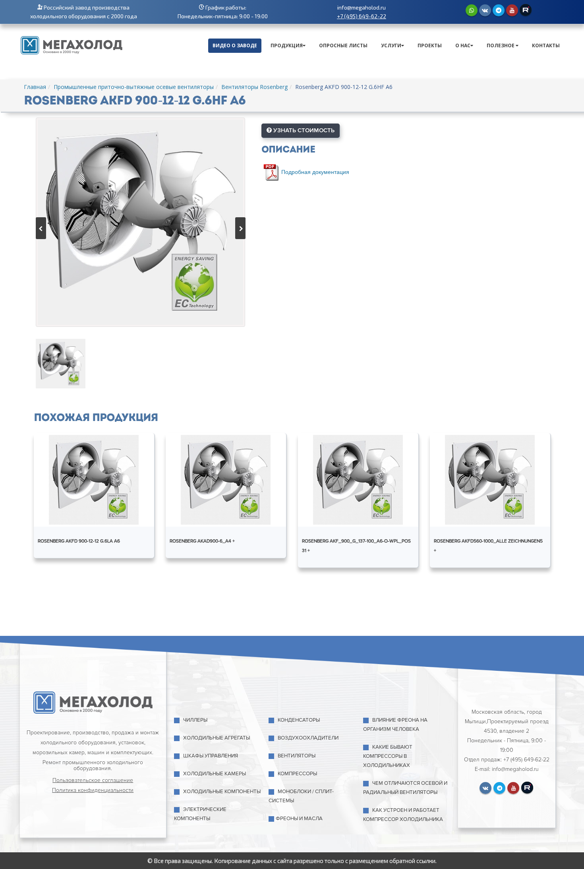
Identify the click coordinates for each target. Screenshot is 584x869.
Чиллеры (195, 720)
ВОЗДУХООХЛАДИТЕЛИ (308, 738)
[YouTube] (512, 10)
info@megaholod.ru (361, 7)
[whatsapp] (472, 10)
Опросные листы (343, 45)
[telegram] (499, 10)
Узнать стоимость (303, 130)
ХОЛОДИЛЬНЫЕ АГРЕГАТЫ (216, 738)
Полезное (501, 45)
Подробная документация (315, 171)
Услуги (391, 45)
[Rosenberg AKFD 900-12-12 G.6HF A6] (140, 222)
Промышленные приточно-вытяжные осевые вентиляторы (134, 87)
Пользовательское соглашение (92, 780)
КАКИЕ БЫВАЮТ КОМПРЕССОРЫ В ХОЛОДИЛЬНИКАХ (387, 756)
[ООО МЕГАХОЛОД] (71, 44)
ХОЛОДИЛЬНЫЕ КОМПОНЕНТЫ (222, 791)
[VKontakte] (485, 10)
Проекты (430, 45)
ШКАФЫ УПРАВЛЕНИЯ (210, 756)
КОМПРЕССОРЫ (297, 774)
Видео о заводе (235, 45)
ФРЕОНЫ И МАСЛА (299, 818)
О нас (462, 45)
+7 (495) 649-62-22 (361, 16)
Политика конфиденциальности (92, 790)
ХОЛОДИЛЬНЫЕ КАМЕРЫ (214, 774)
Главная (35, 87)
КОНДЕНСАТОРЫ (299, 720)
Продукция (287, 45)
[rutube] (526, 10)
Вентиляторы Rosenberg (254, 87)
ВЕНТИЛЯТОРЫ (296, 756)
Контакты (546, 45)
